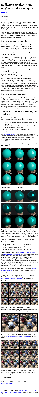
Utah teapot (20, 252)
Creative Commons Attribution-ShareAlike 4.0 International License (18, 391)
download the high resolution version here (18, 336)
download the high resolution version (11, 278)
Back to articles (10, 13)
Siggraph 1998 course (10, 134)
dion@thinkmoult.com (7, 383)
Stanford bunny (31, 252)
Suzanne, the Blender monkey (11, 254)
